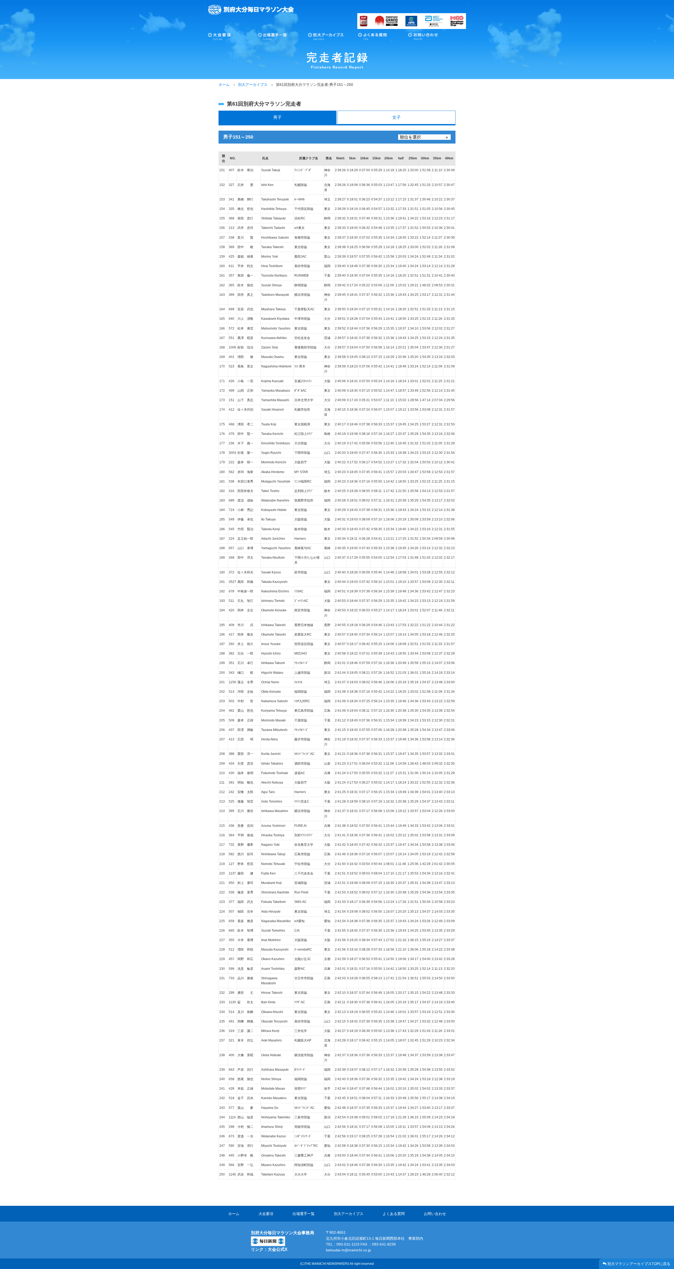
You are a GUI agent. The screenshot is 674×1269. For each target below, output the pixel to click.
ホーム (233, 1214)
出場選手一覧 (283, 38)
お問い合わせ (433, 38)
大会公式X (278, 1249)
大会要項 (233, 38)
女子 (396, 117)
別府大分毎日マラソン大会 (251, 10)
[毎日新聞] (268, 1239)
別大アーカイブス (333, 38)
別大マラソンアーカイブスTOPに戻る (638, 1264)
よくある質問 (383, 38)
